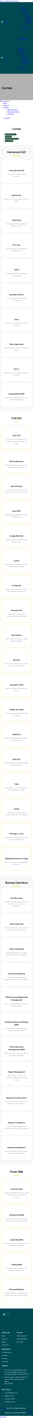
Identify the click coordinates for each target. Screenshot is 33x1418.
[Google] (25, 36)
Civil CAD (8, 137)
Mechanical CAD (10, 134)
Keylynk (3, 1408)
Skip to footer (14, 1)
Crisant (29, 1413)
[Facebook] (25, 33)
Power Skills (9, 141)
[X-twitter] (29, 33)
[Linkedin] (20, 33)
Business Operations (11, 139)
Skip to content (5, 1)
